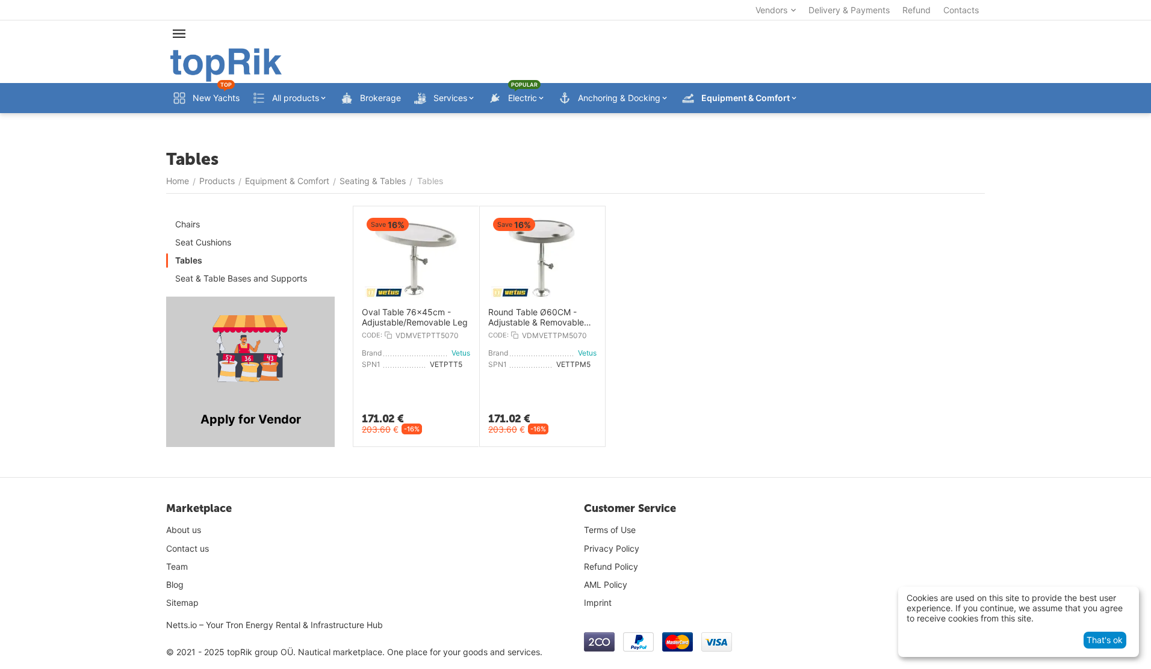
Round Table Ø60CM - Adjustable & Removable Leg (536, 317)
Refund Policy (611, 566)
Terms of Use (610, 530)
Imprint (598, 602)
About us (183, 530)
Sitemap (182, 602)
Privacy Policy (611, 548)
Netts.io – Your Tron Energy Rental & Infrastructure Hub (274, 625)
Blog (175, 584)
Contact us (187, 548)
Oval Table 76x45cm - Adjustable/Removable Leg (415, 317)
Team (177, 566)
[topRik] (226, 64)
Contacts (961, 10)
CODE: (372, 335)
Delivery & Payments (849, 10)
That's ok (1105, 640)
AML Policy (605, 584)
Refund (916, 10)
